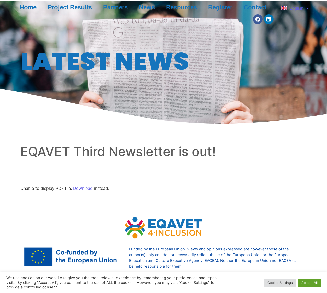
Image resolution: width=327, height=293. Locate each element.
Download (83, 188)
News (147, 7)
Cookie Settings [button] (280, 282)
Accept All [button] (309, 282)
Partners (115, 7)
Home (28, 7)
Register (220, 7)
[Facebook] (258, 19)
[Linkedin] (269, 19)
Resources (181, 7)
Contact (255, 7)
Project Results (70, 7)
